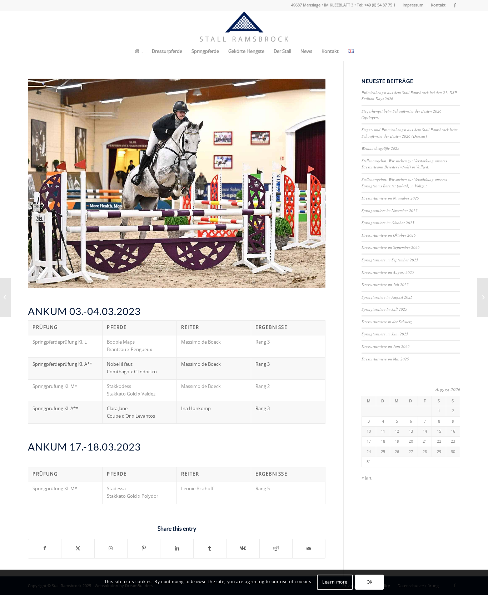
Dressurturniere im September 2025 (391, 247)
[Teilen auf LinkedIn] (176, 548)
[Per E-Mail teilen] (309, 548)
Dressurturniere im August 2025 (388, 272)
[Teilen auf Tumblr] (210, 548)
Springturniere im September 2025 (390, 259)
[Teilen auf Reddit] (276, 548)
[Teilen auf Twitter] (77, 548)
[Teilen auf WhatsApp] (111, 548)
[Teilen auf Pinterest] (144, 548)
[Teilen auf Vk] (242, 548)
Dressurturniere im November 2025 (390, 198)
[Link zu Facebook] (454, 5)
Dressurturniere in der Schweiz (387, 321)
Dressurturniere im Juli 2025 (385, 284)
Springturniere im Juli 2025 (384, 309)
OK (370, 582)
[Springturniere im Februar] (5, 297)
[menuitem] (413, 5)
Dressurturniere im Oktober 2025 (389, 235)
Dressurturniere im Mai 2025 (385, 359)
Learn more (335, 582)
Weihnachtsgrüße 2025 (380, 148)
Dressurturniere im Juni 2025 (386, 346)
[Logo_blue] (244, 27)
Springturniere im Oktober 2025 (388, 222)
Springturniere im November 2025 (390, 210)
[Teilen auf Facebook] (44, 548)
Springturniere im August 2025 (387, 297)
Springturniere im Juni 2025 (385, 333)
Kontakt (438, 5)
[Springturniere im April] (482, 297)
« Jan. (367, 478)
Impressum (413, 5)
